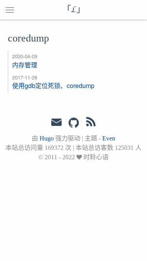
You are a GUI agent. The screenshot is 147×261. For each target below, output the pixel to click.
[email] (56, 122)
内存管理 (24, 64)
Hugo (47, 138)
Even (108, 138)
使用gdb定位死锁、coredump (53, 85)
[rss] (91, 123)
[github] (74, 123)
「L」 (73, 9)
